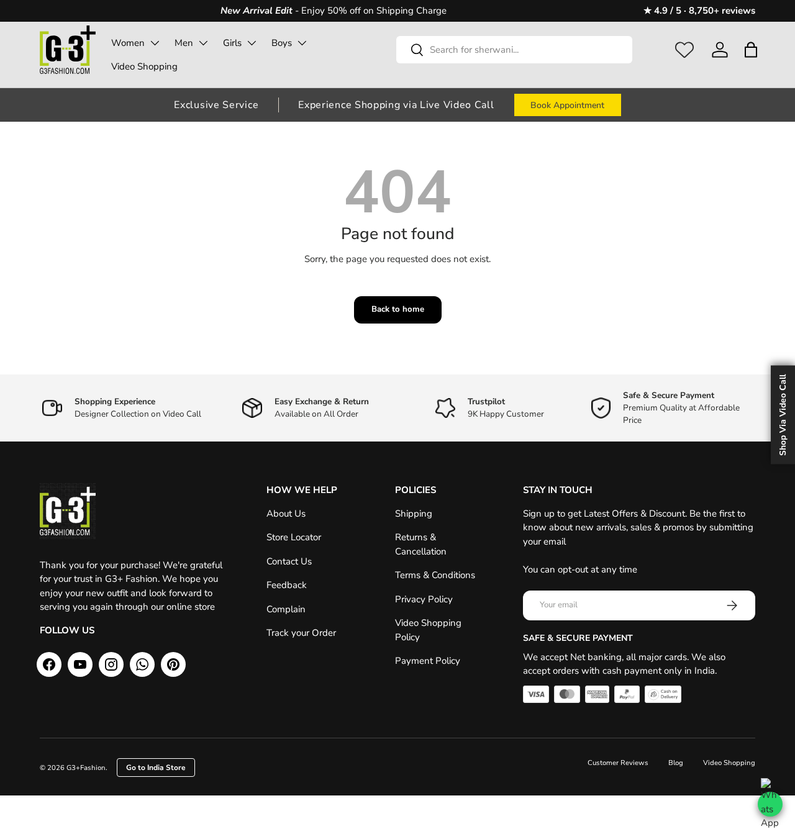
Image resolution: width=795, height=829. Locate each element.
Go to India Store (156, 767)
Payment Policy (427, 661)
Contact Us (289, 561)
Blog (675, 763)
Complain (286, 609)
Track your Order (301, 633)
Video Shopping (144, 66)
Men (184, 43)
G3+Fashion (86, 767)
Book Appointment (567, 105)
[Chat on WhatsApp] (770, 804)
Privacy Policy (424, 599)
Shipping (413, 513)
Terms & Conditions (435, 575)
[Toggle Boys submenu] (301, 42)
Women (128, 43)
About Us (286, 513)
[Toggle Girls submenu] (251, 42)
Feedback (286, 585)
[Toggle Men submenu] (203, 42)
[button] (750, 49)
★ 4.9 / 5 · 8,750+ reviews (699, 10)
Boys (281, 43)
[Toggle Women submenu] (154, 42)
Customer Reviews (618, 763)
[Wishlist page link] (684, 49)
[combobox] (514, 49)
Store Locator (293, 537)
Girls (232, 43)
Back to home (397, 309)
